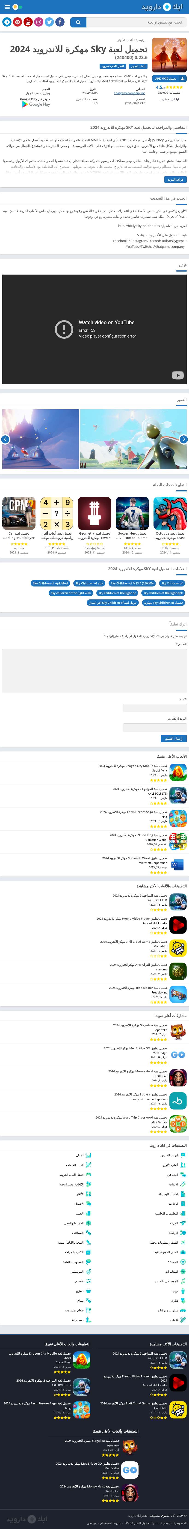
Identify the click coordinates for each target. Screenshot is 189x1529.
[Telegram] (7, 22)
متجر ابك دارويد (138, 1516)
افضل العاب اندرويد (113, 66)
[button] (78, 22)
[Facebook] (60, 22)
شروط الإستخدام (110, 1523)
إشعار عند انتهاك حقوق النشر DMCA (147, 1523)
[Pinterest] (17, 22)
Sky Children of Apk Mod (50, 583)
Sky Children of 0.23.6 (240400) (132, 583)
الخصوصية (180, 1523)
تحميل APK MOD (165, 79)
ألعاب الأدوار (125, 40)
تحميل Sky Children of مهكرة (163, 603)
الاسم (183, 699)
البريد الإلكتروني (177, 718)
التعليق (181, 644)
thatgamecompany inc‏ (129, 93)
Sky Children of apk (89, 583)
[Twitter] (49, 22)
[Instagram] (38, 22)
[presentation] (184, 439)
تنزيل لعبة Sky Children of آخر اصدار (112, 603)
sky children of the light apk (163, 593)
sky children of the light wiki (71, 593)
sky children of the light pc (117, 593)
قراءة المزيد (175, 179)
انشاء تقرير (168, 99)
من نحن (92, 1523)
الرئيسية (141, 40)
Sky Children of (172, 583)
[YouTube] (28, 22)
